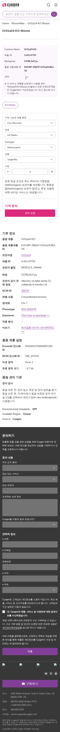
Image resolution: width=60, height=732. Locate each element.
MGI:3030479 (28, 309)
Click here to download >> (35, 315)
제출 (30, 651)
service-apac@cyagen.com (24, 714)
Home (5, 23)
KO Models (10, 105)
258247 (25, 290)
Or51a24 (26, 255)
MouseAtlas (18, 23)
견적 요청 (30, 213)
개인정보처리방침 (11, 627)
